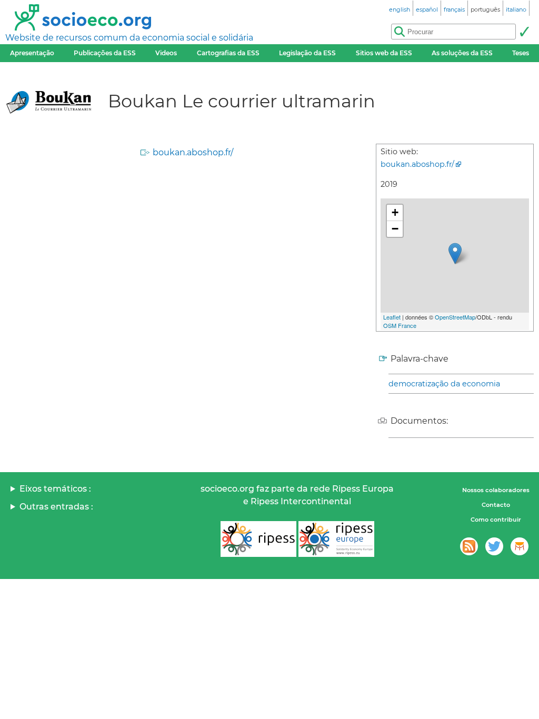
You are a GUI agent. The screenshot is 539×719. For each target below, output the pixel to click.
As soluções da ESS (462, 53)
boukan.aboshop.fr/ (193, 152)
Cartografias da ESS (228, 53)
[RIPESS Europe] (336, 539)
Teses (520, 53)
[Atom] (469, 546)
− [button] (395, 228)
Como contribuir (496, 519)
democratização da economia (444, 383)
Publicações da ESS (105, 53)
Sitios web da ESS (384, 53)
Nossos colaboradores (496, 490)
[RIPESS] (258, 539)
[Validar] (524, 31)
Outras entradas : (56, 507)
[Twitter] (494, 546)
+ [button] (395, 212)
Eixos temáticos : (55, 489)
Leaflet (392, 317)
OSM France (399, 325)
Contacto (496, 504)
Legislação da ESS (307, 53)
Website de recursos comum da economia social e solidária (129, 38)
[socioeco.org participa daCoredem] (519, 546)
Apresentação (32, 53)
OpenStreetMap (455, 317)
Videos (166, 53)
